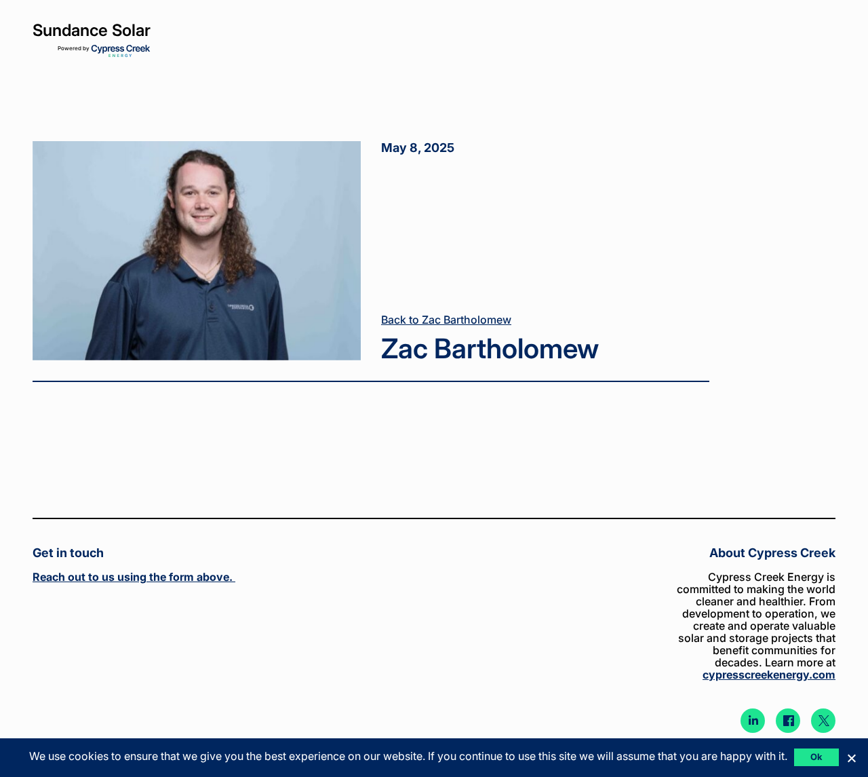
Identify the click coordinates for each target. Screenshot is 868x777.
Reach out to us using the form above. (134, 577)
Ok (816, 756)
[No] (851, 758)
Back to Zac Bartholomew (446, 319)
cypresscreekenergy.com (769, 674)
